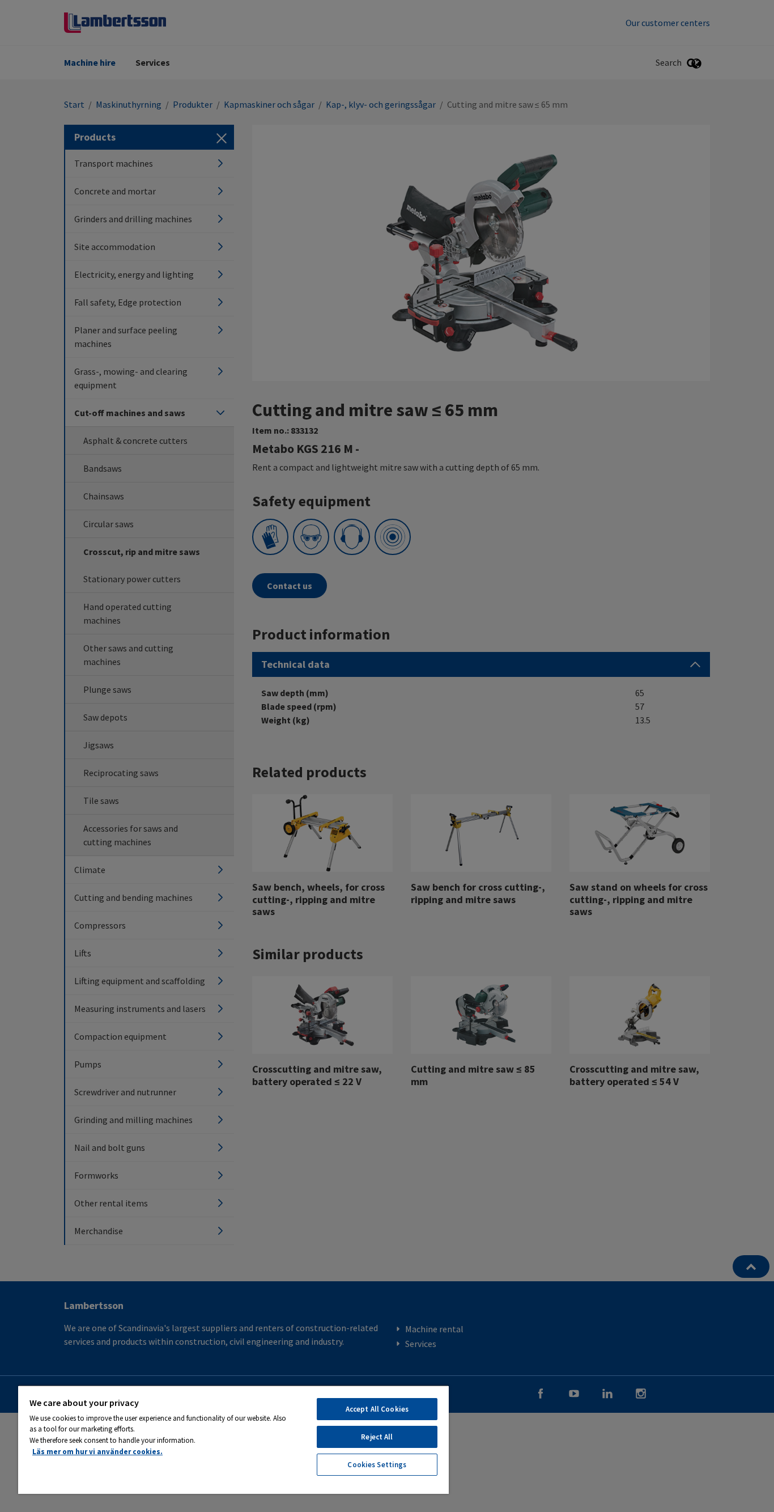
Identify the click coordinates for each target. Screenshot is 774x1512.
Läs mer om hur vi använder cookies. (97, 1451)
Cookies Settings (376, 1464)
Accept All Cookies (377, 1409)
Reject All (377, 1437)
